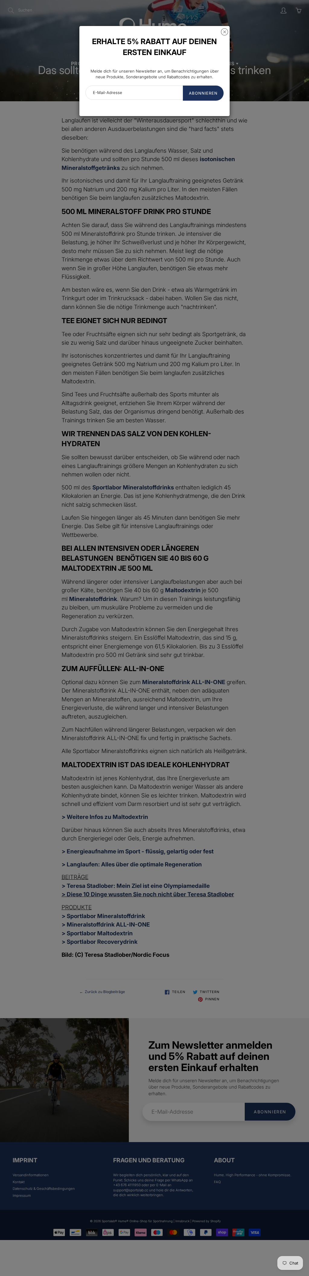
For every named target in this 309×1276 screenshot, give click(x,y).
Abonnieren (203, 93)
